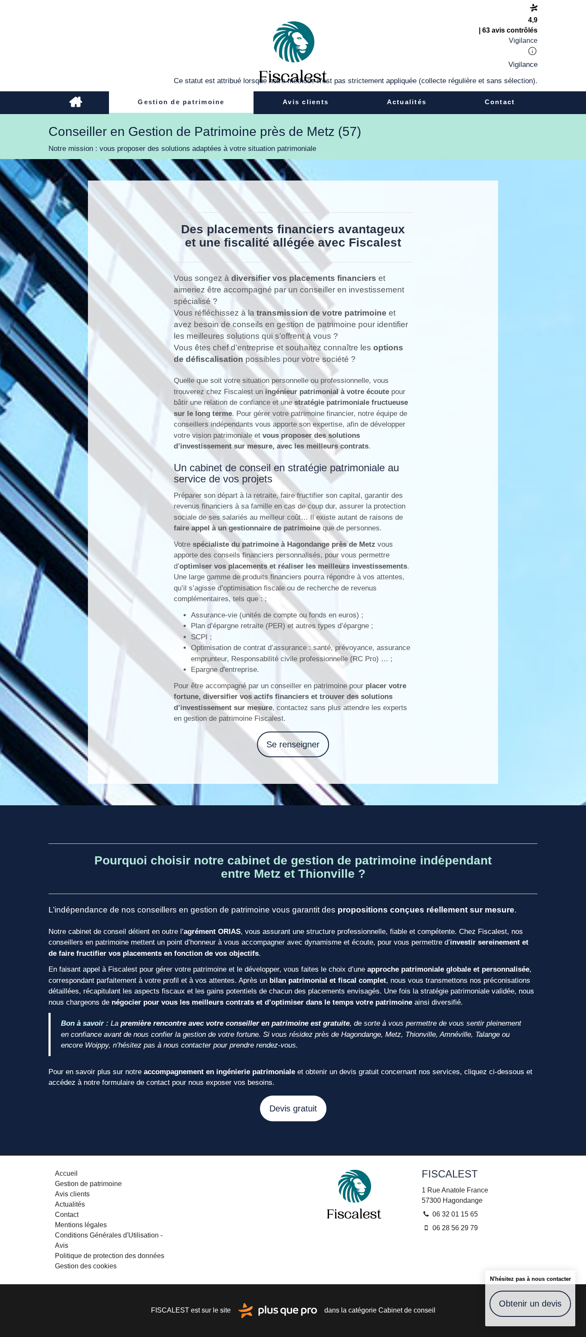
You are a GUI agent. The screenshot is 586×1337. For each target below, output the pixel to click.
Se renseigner (293, 744)
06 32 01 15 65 (454, 1214)
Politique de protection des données (109, 1255)
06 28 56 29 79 (454, 1228)
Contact (500, 101)
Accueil (75, 102)
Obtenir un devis (530, 1303)
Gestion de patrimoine (181, 101)
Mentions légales (81, 1225)
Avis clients (306, 101)
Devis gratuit (293, 1108)
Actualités (407, 101)
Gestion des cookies (86, 1266)
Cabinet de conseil (406, 1310)
